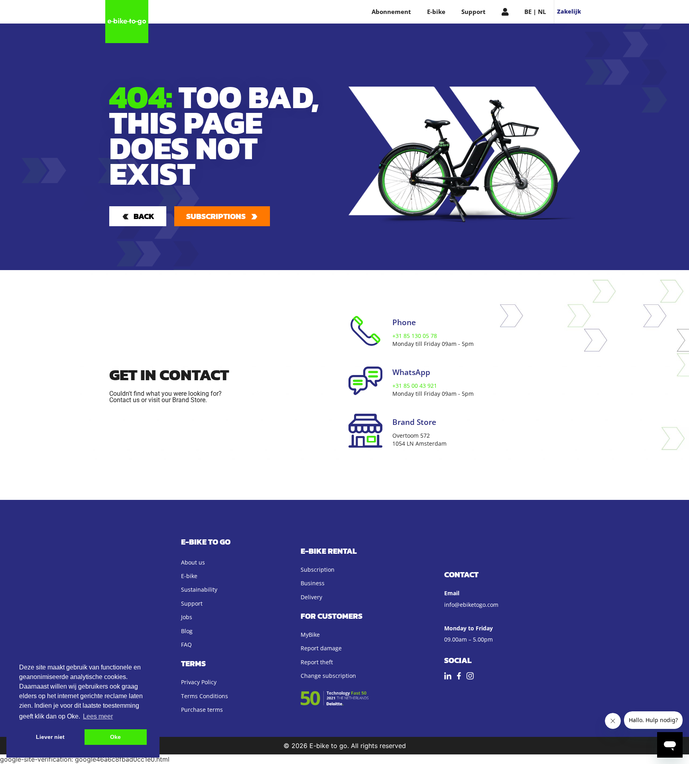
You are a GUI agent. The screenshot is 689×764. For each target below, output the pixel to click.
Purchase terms (202, 709)
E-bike (436, 12)
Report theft (317, 662)
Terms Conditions (204, 696)
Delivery (311, 597)
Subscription (318, 569)
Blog (187, 631)
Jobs (186, 617)
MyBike (310, 634)
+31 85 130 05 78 (414, 336)
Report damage (321, 648)
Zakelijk (569, 11)
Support (473, 12)
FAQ (186, 644)
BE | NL (535, 12)
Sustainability (199, 589)
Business (313, 583)
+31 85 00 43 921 (414, 385)
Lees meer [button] (98, 716)
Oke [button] (115, 737)
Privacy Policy (199, 682)
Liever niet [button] (50, 737)
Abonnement (391, 12)
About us (193, 562)
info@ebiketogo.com (471, 604)
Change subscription (328, 675)
